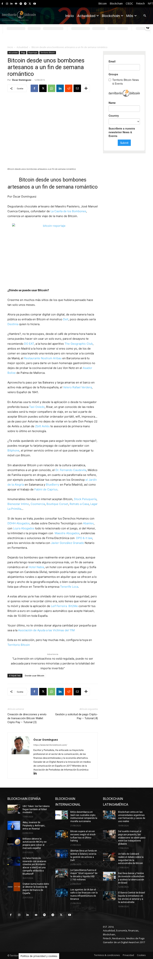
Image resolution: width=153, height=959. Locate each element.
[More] (86, 88)
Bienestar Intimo (18, 504)
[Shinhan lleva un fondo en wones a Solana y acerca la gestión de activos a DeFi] (61, 853)
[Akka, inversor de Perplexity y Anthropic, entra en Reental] (13, 825)
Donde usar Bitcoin (34, 675)
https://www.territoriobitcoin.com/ (50, 745)
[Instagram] (7, 3)
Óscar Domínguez (21, 79)
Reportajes (32, 52)
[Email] (77, 88)
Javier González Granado (67, 543)
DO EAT (29, 343)
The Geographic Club (79, 343)
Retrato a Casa (79, 504)
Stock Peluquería (85, 499)
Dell (65, 319)
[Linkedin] (11, 3)
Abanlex (88, 523)
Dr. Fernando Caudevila (70, 470)
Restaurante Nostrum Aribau (43, 358)
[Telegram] (25, 3)
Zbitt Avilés (42, 426)
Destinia (12, 324)
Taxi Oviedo (37, 407)
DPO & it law (84, 538)
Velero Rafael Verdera (77, 387)
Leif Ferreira (59, 606)
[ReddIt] (68, 88)
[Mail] (16, 3)
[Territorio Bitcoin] (18, 16)
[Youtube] (34, 3)
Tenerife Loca (69, 586)
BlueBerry (52, 484)
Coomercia (38, 504)
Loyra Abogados (23, 528)
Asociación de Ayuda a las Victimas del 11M (46, 630)
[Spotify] (20, 3)
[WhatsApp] (51, 88)
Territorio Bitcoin (47, 52)
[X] (30, 3)
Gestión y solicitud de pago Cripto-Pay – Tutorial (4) (76, 716)
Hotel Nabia (36, 567)
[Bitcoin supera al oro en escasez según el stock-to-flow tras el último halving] (61, 834)
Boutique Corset (57, 504)
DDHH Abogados (18, 523)
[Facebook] (2, 3)
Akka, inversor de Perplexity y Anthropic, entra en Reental (34, 825)
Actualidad (22, 47)
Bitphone (13, 450)
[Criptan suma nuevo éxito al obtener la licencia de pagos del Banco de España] (13, 886)
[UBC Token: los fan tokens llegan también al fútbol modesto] (13, 809)
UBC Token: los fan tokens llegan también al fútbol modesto (36, 809)
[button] (145, 16)
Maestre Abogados (67, 533)
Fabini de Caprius (45, 489)
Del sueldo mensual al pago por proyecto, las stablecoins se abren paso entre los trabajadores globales (131, 837)
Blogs (23, 52)
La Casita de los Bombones (68, 211)
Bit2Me (73, 606)
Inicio (10, 47)
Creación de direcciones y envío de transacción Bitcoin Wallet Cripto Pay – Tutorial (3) (26, 718)
